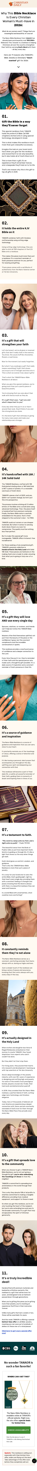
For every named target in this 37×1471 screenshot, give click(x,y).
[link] (18, 4)
